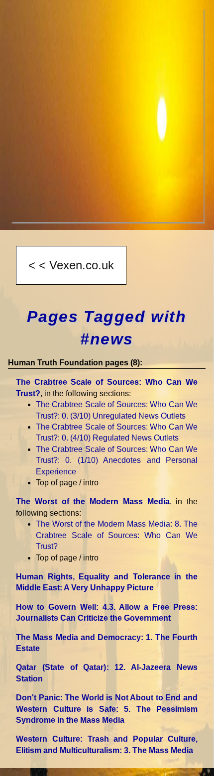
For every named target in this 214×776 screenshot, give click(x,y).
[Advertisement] (107, 115)
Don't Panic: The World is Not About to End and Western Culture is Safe (107, 708)
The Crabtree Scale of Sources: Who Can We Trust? (117, 460)
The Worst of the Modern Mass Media (93, 501)
